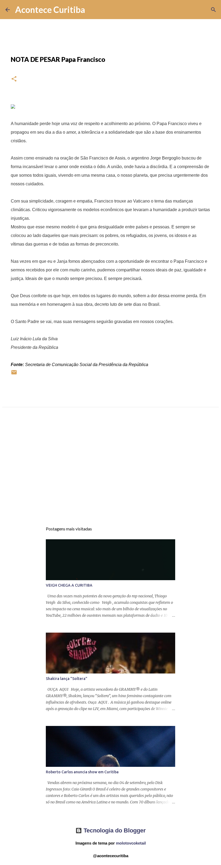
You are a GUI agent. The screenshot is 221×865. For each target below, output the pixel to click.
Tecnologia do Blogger (114, 830)
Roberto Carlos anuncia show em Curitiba (82, 772)
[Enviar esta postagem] (14, 374)
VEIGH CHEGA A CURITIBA (69, 585)
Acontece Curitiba (50, 9)
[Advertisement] (110, 470)
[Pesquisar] (92, 9)
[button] (14, 79)
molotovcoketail (131, 843)
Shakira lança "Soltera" (66, 678)
